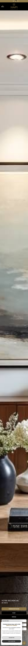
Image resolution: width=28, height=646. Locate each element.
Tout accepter (11, 641)
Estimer (14, 617)
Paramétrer (11, 637)
